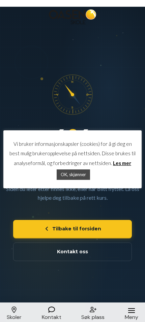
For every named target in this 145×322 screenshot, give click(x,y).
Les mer (122, 163)
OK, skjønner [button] (73, 174)
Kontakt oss (72, 252)
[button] (14, 312)
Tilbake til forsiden (76, 229)
